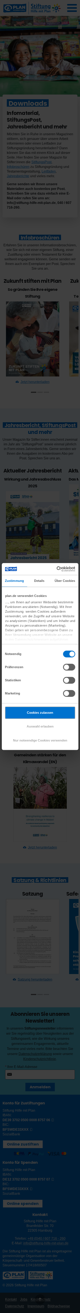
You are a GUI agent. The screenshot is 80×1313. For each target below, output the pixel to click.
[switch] (69, 667)
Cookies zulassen (40, 712)
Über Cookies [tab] (65, 581)
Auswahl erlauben (40, 726)
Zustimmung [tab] (14, 581)
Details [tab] (39, 581)
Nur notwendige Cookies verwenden (40, 740)
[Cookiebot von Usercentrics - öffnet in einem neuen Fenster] (57, 569)
